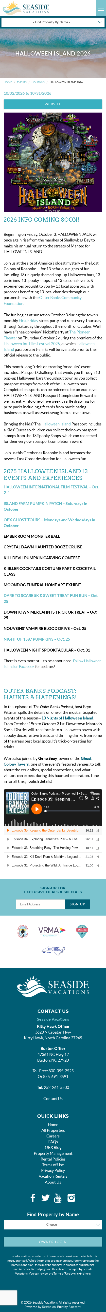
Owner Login (53, 1242)
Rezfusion (49, 1307)
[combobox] (53, 22)
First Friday (28, 320)
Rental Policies (53, 1159)
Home (8, 82)
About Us (53, 1182)
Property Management (53, 1153)
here (87, 1273)
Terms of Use (53, 1165)
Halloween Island (56, 424)
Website (53, 104)
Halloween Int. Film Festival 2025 (32, 343)
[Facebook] (32, 1198)
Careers (53, 1136)
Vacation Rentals (53, 1176)
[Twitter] (45, 1198)
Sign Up (78, 904)
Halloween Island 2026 (66, 82)
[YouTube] (58, 1198)
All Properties (53, 1130)
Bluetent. (75, 1307)
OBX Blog (53, 1147)
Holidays (38, 82)
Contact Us (53, 1098)
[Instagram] (71, 1198)
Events (22, 82)
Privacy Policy (53, 1170)
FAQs (53, 1141)
